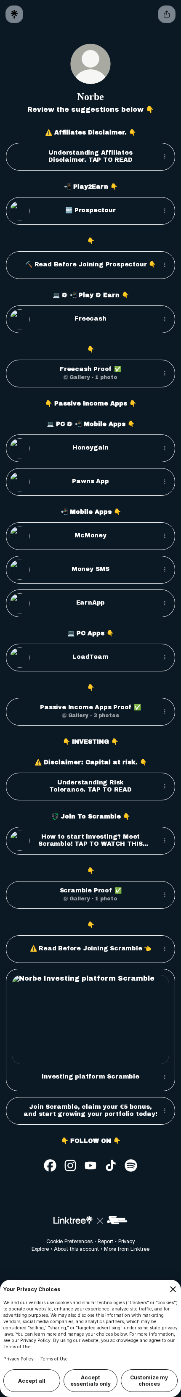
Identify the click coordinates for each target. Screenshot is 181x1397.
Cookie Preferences (69, 1241)
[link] (50, 1165)
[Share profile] (166, 14)
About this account (76, 1248)
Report (105, 1241)
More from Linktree (126, 1248)
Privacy (126, 1241)
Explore (40, 1248)
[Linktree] (14, 14)
